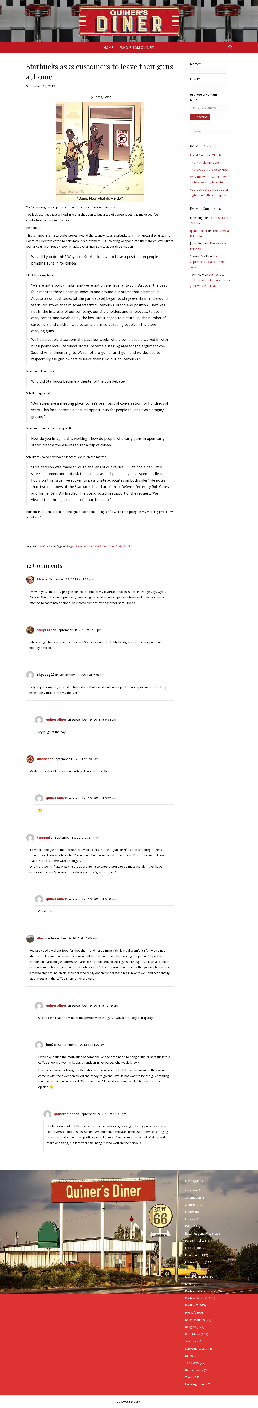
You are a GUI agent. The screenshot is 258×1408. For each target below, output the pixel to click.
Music (189, 1284)
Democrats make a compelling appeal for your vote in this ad (210, 280)
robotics (191, 1341)
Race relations (195, 1320)
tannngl (43, 837)
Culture (190, 1205)
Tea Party (192, 1363)
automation (193, 1197)
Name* (195, 64)
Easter (189, 1212)
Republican (192, 1334)
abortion (191, 1190)
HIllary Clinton (194, 1262)
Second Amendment (102, 546)
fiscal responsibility (198, 1233)
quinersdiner (56, 719)
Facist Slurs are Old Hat (206, 155)
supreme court (195, 1348)
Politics (45, 546)
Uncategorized (195, 1384)
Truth (189, 1377)
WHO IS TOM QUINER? (137, 47)
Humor (190, 1269)
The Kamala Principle (204, 162)
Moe (40, 579)
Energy (190, 1219)
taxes (189, 1355)
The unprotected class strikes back (207, 261)
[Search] (229, 47)
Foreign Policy (194, 1240)
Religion (190, 1327)
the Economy (194, 1370)
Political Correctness (199, 1291)
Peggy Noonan (77, 546)
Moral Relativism (196, 1276)
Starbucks (125, 546)
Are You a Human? (203, 97)
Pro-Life (190, 1312)
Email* (195, 79)
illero (41, 938)
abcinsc (43, 758)
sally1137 (44, 630)
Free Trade (193, 1248)
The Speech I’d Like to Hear (209, 169)
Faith (188, 1226)
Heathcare (192, 1255)
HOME (108, 47)
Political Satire (194, 1298)
